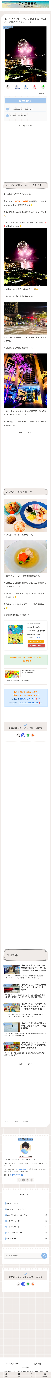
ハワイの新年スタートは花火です (21, 109)
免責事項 (37, 1364)
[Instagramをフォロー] (23, 735)
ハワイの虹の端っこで (21, 1169)
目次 (24, 101)
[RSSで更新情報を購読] (33, 735)
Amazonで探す (35, 641)
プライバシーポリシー (13, 1364)
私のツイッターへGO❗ (28, 699)
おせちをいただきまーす (18, 115)
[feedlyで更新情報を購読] (28, 735)
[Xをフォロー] (18, 735)
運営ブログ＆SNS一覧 (16, 1175)
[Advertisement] (25, 153)
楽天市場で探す (36, 645)
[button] (44, 1256)
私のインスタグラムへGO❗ (30, 702)
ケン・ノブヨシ (25, 1157)
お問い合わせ (25, 1367)
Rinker (37, 637)
